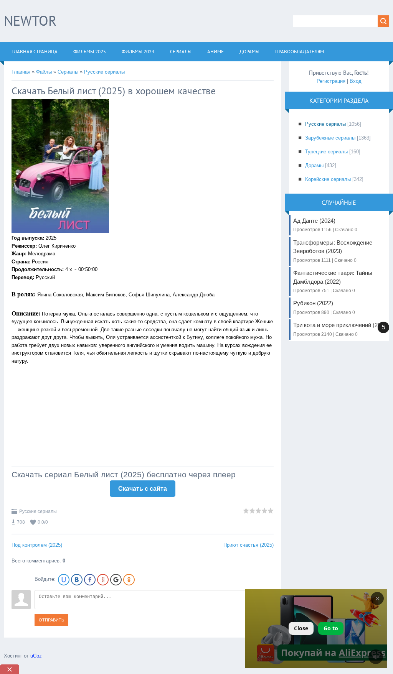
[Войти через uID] (63, 579)
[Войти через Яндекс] (103, 579)
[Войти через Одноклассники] (129, 579)
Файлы (44, 72)
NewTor (30, 21)
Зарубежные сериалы (330, 138)
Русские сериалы (104, 72)
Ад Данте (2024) (325, 224)
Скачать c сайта (142, 488)
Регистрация (331, 81)
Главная (21, 72)
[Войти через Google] (116, 579)
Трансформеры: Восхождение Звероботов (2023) (332, 251)
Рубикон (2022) (324, 307)
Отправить (51, 620)
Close (301, 628)
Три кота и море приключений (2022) (341, 329)
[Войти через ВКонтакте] (77, 579)
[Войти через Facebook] (90, 579)
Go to (331, 628)
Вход (356, 81)
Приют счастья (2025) (248, 545)
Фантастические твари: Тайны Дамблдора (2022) (332, 281)
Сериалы (68, 72)
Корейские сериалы (328, 179)
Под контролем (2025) (37, 545)
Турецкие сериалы (326, 152)
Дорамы (314, 165)
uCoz (36, 656)
